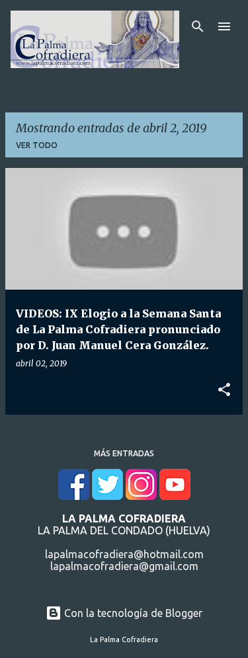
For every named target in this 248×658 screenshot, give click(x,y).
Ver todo (37, 145)
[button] (224, 390)
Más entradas (124, 453)
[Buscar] (198, 26)
